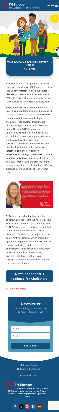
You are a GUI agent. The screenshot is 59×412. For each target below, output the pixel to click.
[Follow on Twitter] (21, 406)
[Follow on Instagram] (27, 406)
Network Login (30, 375)
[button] (50, 5)
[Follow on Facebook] (15, 406)
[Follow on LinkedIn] (33, 406)
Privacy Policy (30, 365)
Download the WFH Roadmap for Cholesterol (29, 276)
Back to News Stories (16, 288)
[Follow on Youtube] (39, 406)
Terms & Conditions (30, 368)
